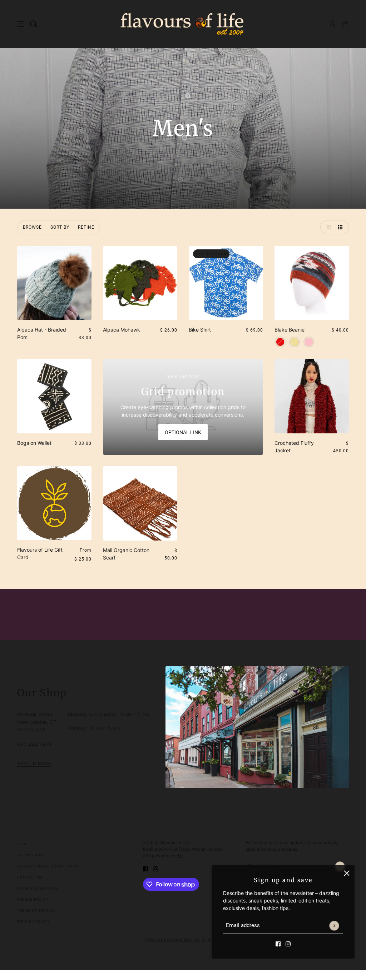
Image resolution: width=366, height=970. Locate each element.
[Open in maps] (257, 727)
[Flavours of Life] (183, 23)
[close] (346, 873)
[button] (327, 227)
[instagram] (288, 943)
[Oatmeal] (294, 342)
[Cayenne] (280, 342)
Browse (32, 227)
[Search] (33, 24)
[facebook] (278, 943)
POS (149, 940)
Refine (86, 227)
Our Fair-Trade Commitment (48, 866)
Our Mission (30, 855)
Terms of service (36, 910)
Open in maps (34, 764)
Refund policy (32, 899)
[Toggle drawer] (20, 24)
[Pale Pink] (309, 342)
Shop (22, 844)
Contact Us (30, 877)
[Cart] (345, 24)
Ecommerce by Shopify (193, 940)
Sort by (59, 227)
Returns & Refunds (37, 888)
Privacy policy (33, 922)
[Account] (332, 24)
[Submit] (334, 925)
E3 (179, 855)
